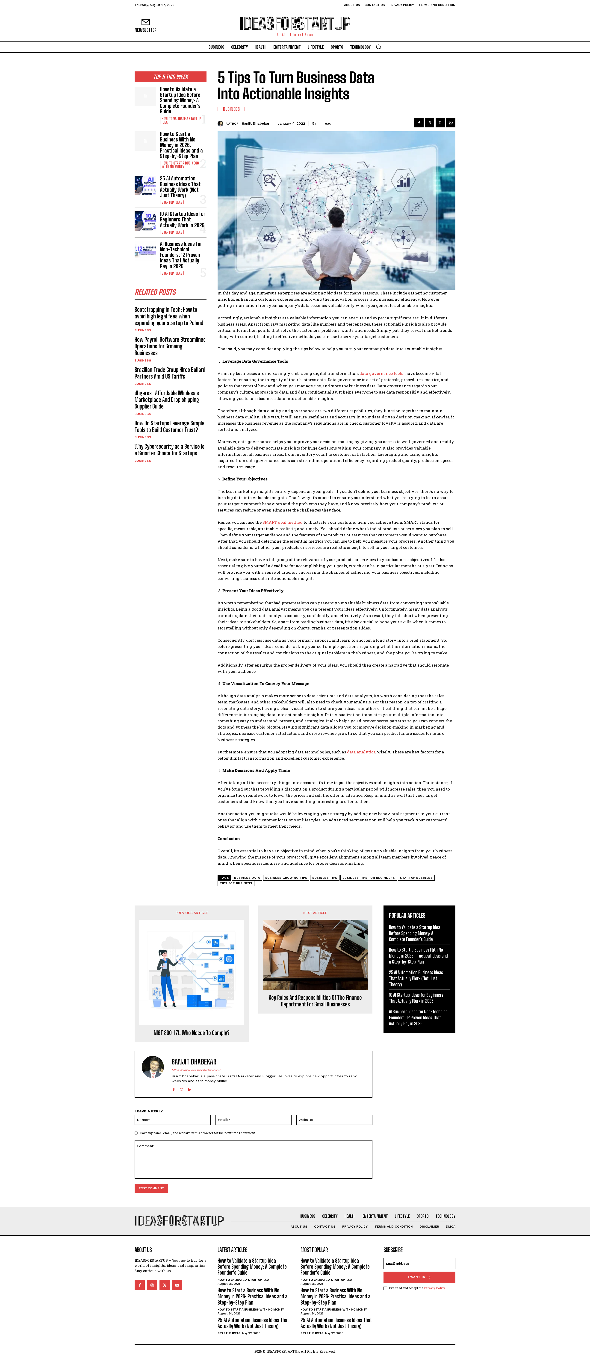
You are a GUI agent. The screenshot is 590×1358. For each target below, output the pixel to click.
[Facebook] (419, 122)
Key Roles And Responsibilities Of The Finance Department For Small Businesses (315, 1001)
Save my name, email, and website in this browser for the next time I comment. (198, 1133)
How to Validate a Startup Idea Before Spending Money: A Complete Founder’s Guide (180, 100)
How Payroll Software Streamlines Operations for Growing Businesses (170, 346)
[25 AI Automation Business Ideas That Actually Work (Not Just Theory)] (145, 185)
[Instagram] (181, 1088)
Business (143, 330)
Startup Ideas (172, 202)
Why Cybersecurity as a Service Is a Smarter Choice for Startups (169, 449)
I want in (416, 1277)
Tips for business (236, 883)
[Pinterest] (440, 122)
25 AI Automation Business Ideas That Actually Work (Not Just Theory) (180, 186)
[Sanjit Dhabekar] (222, 123)
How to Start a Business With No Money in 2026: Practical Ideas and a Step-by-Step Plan (181, 145)
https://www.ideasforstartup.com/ (196, 1070)
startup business (416, 877)
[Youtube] (177, 1285)
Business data (247, 877)
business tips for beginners (368, 877)
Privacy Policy (434, 1288)
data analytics (361, 752)
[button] (378, 46)
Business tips (324, 877)
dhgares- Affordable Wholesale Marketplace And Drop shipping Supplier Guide (167, 400)
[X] (429, 122)
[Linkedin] (189, 1088)
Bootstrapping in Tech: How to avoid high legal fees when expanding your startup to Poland (169, 316)
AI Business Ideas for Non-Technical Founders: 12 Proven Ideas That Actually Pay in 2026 (181, 255)
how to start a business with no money (180, 165)
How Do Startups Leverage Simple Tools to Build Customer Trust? (169, 426)
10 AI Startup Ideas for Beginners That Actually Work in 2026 (182, 219)
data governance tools (382, 373)
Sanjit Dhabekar (256, 123)
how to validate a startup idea (181, 120)
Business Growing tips (286, 877)
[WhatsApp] (450, 122)
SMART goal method (283, 522)
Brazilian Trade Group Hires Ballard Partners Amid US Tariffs (170, 373)
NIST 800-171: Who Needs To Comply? (192, 1033)
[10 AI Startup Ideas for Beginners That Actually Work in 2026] (145, 221)
